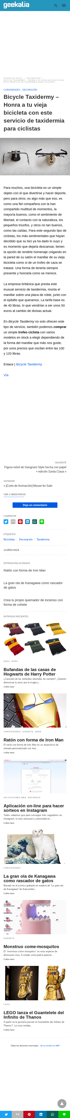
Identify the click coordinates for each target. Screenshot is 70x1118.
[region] (35, 42)
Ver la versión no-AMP (50, 1046)
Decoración (34, 78)
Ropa (15, 661)
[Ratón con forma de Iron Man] (35, 710)
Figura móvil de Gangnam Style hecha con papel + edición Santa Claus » (35, 469)
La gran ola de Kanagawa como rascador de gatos (29, 878)
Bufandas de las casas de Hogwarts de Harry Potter (30, 671)
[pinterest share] (20, 521)
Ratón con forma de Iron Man (25, 570)
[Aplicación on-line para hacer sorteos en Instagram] (35, 776)
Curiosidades (12, 90)
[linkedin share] (27, 521)
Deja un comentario (35, 505)
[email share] (13, 521)
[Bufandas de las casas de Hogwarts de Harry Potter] (35, 640)
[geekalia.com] (16, 5)
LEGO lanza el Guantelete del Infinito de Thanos (34, 1015)
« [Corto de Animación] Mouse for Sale (28, 485)
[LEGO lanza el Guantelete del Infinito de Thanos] (35, 983)
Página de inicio (13, 78)
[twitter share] (6, 521)
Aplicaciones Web (15, 797)
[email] (17, 1114)
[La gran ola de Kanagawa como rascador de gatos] (35, 847)
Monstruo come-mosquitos (31, 946)
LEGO (7, 1004)
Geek (7, 661)
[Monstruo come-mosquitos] (35, 917)
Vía (6, 375)
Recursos (34, 797)
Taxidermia (43, 539)
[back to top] (61, 1103)
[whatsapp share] (34, 521)
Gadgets (27, 732)
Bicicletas (9, 539)
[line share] (41, 521)
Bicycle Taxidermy (29, 364)
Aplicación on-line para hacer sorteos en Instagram (34, 808)
